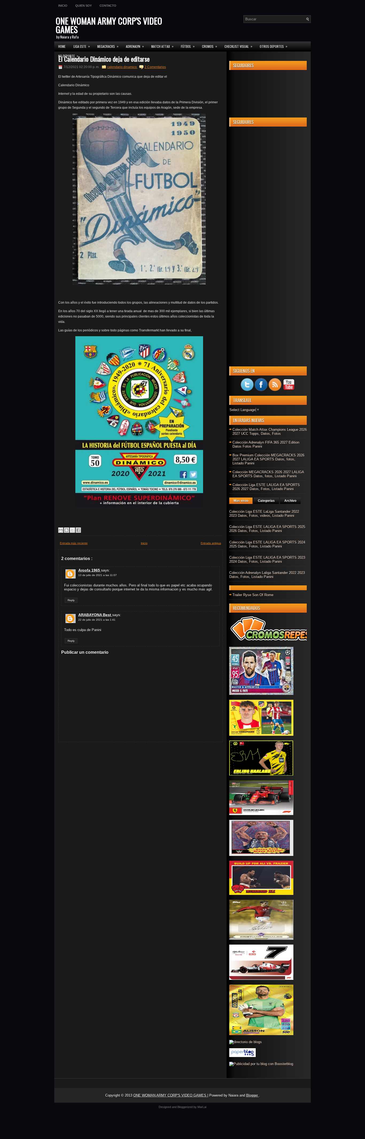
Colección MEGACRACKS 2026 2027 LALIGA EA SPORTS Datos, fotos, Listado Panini (268, 474)
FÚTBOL (188, 46)
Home (61, 46)
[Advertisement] (268, 211)
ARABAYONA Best (95, 615)
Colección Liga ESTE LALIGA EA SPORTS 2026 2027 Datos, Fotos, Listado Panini (266, 487)
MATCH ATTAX (162, 46)
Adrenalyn (135, 46)
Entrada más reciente (74, 543)
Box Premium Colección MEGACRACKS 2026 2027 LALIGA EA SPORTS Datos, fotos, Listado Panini (268, 459)
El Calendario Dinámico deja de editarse (104, 59)
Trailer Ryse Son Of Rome (252, 595)
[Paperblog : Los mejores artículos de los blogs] (242, 1056)
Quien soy (83, 5)
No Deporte (68, 55)
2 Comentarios (155, 67)
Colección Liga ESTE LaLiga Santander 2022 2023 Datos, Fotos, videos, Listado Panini (264, 514)
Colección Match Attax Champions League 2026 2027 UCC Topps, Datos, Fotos (269, 432)
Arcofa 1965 (89, 570)
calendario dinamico (122, 67)
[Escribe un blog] (66, 530)
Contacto (108, 5)
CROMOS (209, 46)
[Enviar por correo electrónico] (60, 530)
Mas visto (241, 501)
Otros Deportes (273, 46)
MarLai (201, 1107)
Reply (71, 600)
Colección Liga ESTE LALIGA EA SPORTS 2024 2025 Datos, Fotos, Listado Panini (267, 544)
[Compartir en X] (72, 530)
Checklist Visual (238, 46)
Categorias (266, 501)
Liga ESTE (81, 46)
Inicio (62, 5)
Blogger (252, 1095)
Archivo (290, 501)
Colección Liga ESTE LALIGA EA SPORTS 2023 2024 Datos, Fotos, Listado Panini (267, 559)
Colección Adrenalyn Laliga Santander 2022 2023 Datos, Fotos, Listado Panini (267, 575)
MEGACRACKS (107, 46)
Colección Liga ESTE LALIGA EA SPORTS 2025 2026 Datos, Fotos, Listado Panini (267, 529)
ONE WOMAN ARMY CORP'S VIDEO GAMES (109, 25)
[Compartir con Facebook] (78, 530)
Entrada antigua (211, 543)
